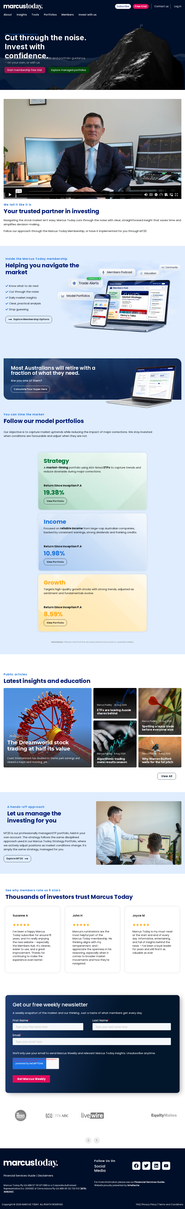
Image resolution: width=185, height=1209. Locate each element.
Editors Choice (77, 694)
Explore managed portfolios (68, 70)
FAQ (138, 1204)
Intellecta (133, 1185)
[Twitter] (146, 1166)
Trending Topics (123, 726)
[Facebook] (136, 1166)
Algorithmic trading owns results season (112, 760)
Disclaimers (45, 1175)
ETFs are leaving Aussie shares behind (114, 712)
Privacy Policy (149, 1204)
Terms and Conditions (170, 1204)
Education (126, 694)
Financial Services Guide (20, 1175)
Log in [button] (177, 6)
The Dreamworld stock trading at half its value (38, 745)
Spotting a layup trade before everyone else (158, 728)
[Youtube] (166, 1166)
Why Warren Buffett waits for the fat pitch (157, 760)
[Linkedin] (156, 1166)
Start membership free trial (24, 70)
